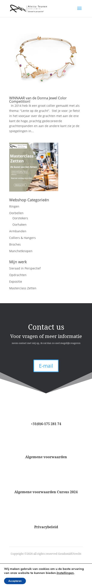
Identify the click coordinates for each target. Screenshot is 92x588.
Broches (15, 244)
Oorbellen (16, 213)
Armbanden (17, 231)
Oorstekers (20, 218)
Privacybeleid (46, 527)
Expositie (15, 281)
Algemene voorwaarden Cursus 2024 (46, 492)
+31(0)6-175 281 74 (46, 423)
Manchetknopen (21, 251)
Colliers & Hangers (22, 238)
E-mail (46, 365)
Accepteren (15, 581)
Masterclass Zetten (22, 288)
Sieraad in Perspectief (25, 268)
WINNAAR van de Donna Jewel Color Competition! (38, 100)
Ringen (14, 206)
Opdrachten (18, 275)
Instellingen (65, 573)
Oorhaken (19, 224)
